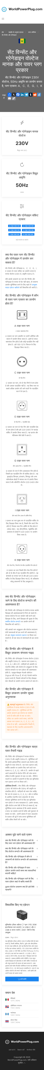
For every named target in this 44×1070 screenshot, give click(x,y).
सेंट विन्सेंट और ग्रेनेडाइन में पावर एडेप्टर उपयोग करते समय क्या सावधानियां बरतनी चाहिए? (20, 870)
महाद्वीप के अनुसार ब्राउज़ (16, 32)
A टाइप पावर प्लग (14, 226)
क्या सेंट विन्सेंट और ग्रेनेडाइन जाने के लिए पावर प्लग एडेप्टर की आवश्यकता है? (20, 842)
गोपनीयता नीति (31, 1050)
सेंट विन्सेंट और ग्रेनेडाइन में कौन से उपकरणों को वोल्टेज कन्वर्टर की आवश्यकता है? (21, 859)
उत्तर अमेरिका (32, 32)
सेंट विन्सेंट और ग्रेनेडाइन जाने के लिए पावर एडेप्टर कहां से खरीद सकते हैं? (19, 880)
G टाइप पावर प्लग (28, 230)
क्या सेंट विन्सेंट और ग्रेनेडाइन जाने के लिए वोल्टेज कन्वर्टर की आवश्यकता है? (19, 850)
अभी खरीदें (23, 979)
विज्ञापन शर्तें (20, 1050)
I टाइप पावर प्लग (14, 234)
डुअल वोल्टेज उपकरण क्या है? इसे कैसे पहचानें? (19, 888)
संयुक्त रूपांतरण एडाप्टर (19, 635)
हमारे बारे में (12, 1050)
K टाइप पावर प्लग (28, 234)
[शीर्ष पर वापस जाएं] (24, 1063)
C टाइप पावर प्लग (28, 226)
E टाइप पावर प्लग (14, 230)
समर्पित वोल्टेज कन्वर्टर (13, 621)
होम (3, 32)
